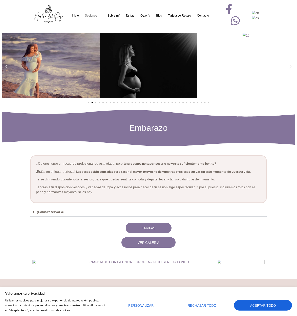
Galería (145, 15)
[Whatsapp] (235, 21)
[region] (148, 301)
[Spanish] (255, 18)
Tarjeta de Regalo (179, 15)
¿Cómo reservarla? (50, 212)
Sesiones (91, 15)
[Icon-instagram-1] (242, 9)
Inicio (75, 15)
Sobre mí (113, 15)
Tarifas (130, 15)
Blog (159, 15)
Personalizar (141, 305)
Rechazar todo (202, 305)
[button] (6, 66)
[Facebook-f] (229, 9)
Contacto (203, 15)
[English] (255, 13)
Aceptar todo (263, 305)
